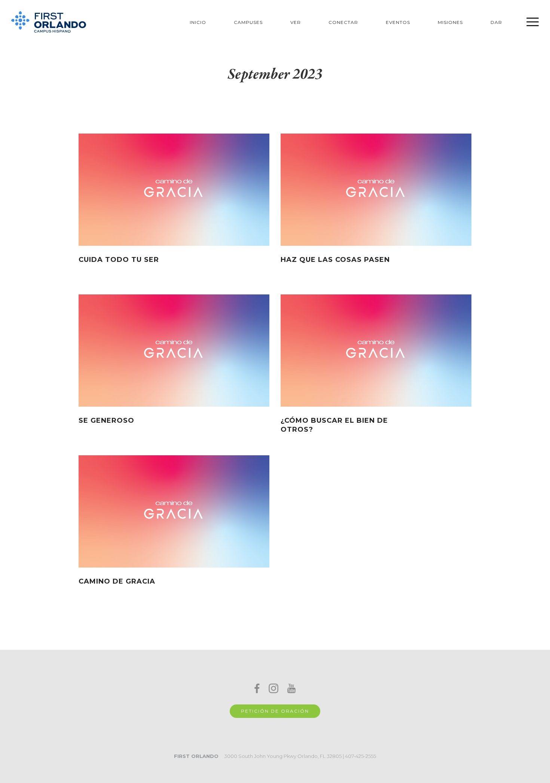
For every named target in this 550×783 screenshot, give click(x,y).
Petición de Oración (275, 711)
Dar (496, 22)
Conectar (343, 22)
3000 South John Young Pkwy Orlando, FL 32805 (283, 756)
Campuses (248, 22)
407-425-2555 (360, 756)
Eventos (398, 22)
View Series (247, 262)
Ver (295, 22)
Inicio (198, 22)
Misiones (450, 22)
